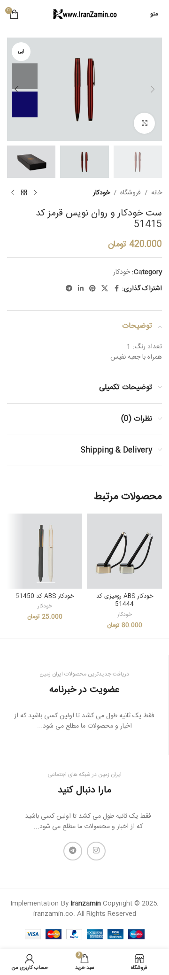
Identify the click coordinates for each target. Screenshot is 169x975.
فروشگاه (130, 193)
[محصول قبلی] (35, 193)
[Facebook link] (116, 289)
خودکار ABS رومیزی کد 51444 (124, 600)
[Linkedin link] (80, 289)
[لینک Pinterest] (92, 289)
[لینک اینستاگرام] (96, 851)
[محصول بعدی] (12, 193)
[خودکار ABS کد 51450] (44, 551)
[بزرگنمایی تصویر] (144, 123)
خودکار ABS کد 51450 (44, 596)
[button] (152, 89)
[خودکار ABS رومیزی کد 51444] (124, 551)
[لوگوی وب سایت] (84, 14)
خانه (156, 193)
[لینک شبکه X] (105, 289)
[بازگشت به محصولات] (24, 193)
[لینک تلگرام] (69, 289)
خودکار (101, 193)
